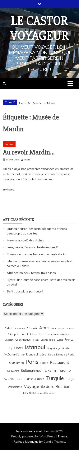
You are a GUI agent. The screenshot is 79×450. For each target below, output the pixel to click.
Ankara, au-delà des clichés (25, 240)
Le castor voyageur (39, 28)
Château (9, 339)
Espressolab (48, 339)
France (69, 339)
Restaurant (59, 362)
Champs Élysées (60, 334)
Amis (44, 328)
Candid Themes (54, 441)
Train (19, 379)
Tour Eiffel (9, 379)
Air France (20, 328)
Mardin (66, 348)
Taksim (49, 370)
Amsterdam (58, 328)
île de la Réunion (55, 386)
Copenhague (23, 339)
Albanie (31, 328)
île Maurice (29, 392)
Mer (23, 354)
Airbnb (9, 328)
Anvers (70, 328)
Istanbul (35, 346)
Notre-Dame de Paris (61, 354)
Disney (35, 339)
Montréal (32, 354)
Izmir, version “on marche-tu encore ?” (32, 247)
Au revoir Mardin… (28, 152)
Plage (44, 363)
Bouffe (44, 334)
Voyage (31, 386)
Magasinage (53, 348)
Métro (43, 354)
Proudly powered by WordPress (33, 436)
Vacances (15, 387)
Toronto (64, 370)
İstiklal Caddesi (46, 392)
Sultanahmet (31, 370)
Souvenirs (13, 370)
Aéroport (14, 334)
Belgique (32, 334)
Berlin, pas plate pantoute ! (25, 291)
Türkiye (69, 379)
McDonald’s (11, 354)
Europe (60, 339)
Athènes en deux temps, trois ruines (31, 273)
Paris (32, 361)
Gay (10, 348)
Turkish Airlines (34, 379)
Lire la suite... (9, 189)
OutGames (16, 363)
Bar (23, 334)
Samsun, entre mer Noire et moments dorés (36, 254)
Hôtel (18, 348)
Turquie (9, 144)
